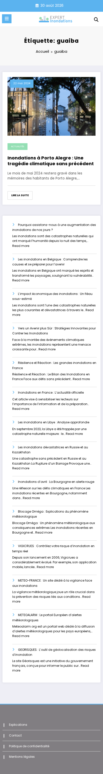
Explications (18, 725)
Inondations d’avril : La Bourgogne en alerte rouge (56, 482)
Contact (15, 735)
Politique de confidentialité (29, 746)
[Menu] (7, 18)
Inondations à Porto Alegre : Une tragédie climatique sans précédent (51, 161)
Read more (20, 246)
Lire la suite (20, 195)
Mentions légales (22, 757)
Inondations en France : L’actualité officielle (51, 392)
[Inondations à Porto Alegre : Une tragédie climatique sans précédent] (52, 106)
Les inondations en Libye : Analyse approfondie (53, 422)
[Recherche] (96, 19)
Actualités (17, 146)
